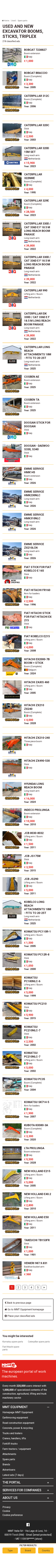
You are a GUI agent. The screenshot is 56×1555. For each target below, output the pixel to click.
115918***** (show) (31, 1538)
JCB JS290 (31, 879)
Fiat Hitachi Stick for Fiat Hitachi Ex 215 (37, 616)
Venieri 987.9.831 (35, 1263)
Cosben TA (31, 399)
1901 (30, 1254)
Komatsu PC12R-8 (36, 954)
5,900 (28, 1014)
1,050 (28, 965)
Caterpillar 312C (36, 95)
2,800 (28, 1205)
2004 (30, 1089)
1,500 (28, 844)
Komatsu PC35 (34, 1079)
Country (46, 1550)
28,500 (29, 211)
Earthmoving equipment (15, 1417)
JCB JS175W (32, 856)
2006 (30, 106)
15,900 (29, 162)
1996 (30, 604)
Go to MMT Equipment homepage (25, 1309)
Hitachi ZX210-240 (37, 737)
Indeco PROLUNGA (36, 809)
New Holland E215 (37, 1171)
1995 (30, 192)
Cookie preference (12, 1515)
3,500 (28, 867)
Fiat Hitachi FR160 (37, 590)
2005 (30, 87)
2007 (30, 1116)
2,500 (28, 136)
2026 (30, 482)
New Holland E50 (36, 1217)
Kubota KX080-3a (36, 1125)
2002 (30, 1044)
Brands (6, 1464)
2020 (30, 1139)
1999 (30, 995)
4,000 (28, 189)
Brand (28, 1550)
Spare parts (8, 1459)
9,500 (28, 1159)
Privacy (6, 1507)
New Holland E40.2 (37, 1194)
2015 (30, 870)
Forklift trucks (10, 1443)
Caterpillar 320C (36, 125)
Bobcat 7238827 (35, 49)
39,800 (29, 245)
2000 (30, 969)
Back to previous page (18, 1302)
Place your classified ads (21, 1316)
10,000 (29, 821)
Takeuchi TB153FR (37, 1240)
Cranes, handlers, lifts (14, 1438)
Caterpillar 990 (35, 290)
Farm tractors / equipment (16, 1448)
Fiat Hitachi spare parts (10, 1348)
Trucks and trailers (12, 1433)
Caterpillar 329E (36, 200)
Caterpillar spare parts (39, 1341)
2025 (30, 368)
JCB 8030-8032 (34, 833)
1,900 (28, 1113)
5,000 (28, 890)
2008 (30, 650)
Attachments (9, 1454)
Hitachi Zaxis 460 (36, 682)
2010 (30, 824)
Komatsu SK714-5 (36, 1102)
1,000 (28, 61)
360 (27, 1274)
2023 (30, 166)
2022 (30, 248)
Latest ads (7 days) (13, 1475)
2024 (30, 673)
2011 (30, 847)
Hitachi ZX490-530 (37, 760)
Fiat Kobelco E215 (37, 636)
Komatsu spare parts (12, 1341)
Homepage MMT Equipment (17, 1412)
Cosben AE (31, 376)
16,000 (29, 798)
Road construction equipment (18, 1422)
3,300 (28, 83)
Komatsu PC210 (35, 1003)
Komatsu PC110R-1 (37, 931)
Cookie (6, 1511)
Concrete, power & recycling (17, 1428)
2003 (30, 139)
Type (10, 1550)
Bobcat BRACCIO (35, 72)
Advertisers (8, 1469)
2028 (30, 723)
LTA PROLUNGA (34, 1148)
